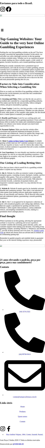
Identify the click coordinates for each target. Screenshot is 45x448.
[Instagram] (2, 9)
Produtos (22, 412)
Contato (22, 421)
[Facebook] (8, 9)
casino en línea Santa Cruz (18, 141)
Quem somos (22, 416)
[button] (22, 30)
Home (22, 407)
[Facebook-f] (8, 428)
